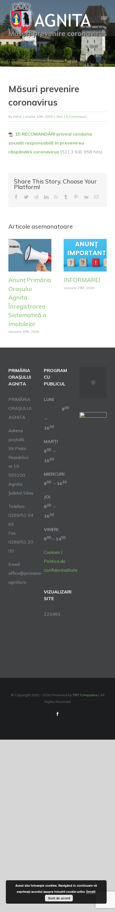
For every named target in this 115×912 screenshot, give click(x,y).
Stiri (59, 116)
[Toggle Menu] (104, 18)
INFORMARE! (82, 279)
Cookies (52, 552)
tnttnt (17, 116)
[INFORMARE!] (85, 255)
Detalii (90, 891)
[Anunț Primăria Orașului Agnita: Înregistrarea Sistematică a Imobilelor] (29, 255)
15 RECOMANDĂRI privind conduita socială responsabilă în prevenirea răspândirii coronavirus (50, 143)
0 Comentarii (76, 116)
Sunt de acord (59, 898)
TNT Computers (85, 695)
